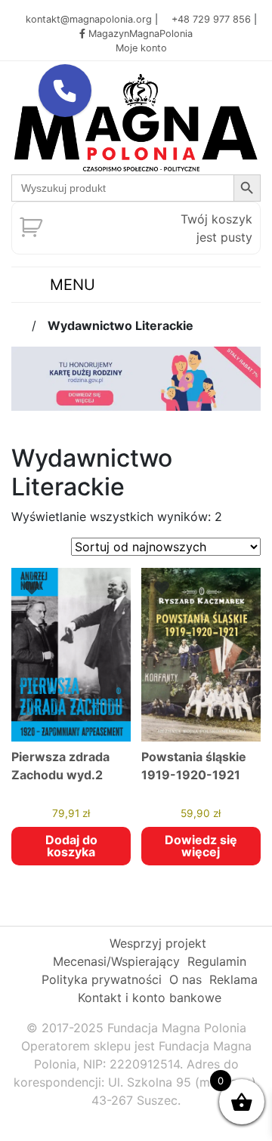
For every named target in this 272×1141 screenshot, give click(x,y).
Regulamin (216, 961)
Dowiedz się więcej (201, 845)
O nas (185, 979)
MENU (70, 285)
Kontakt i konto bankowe (149, 997)
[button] (65, 90)
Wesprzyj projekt (158, 943)
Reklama (233, 979)
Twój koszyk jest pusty (216, 228)
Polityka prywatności (102, 979)
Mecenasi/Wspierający (116, 961)
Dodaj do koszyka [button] (71, 845)
